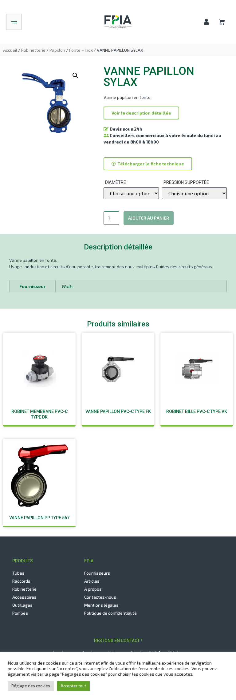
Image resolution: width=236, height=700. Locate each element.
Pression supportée (186, 182)
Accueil (10, 50)
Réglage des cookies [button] (30, 685)
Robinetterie (33, 50)
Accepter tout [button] (73, 685)
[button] (141, 113)
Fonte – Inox (81, 50)
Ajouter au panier (148, 218)
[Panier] (221, 21)
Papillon (57, 50)
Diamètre (115, 182)
